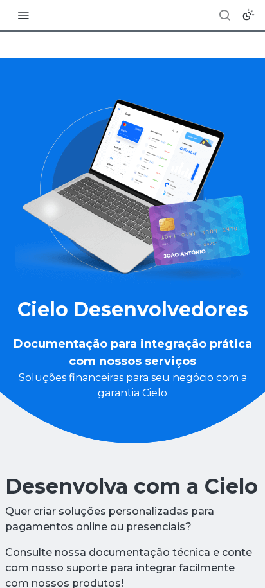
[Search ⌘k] (224, 14)
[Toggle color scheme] (248, 14)
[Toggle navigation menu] (23, 14)
